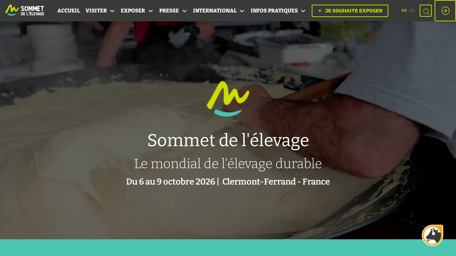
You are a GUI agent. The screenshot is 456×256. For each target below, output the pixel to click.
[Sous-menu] (112, 11)
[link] (68, 10)
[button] (350, 11)
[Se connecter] (445, 10)
